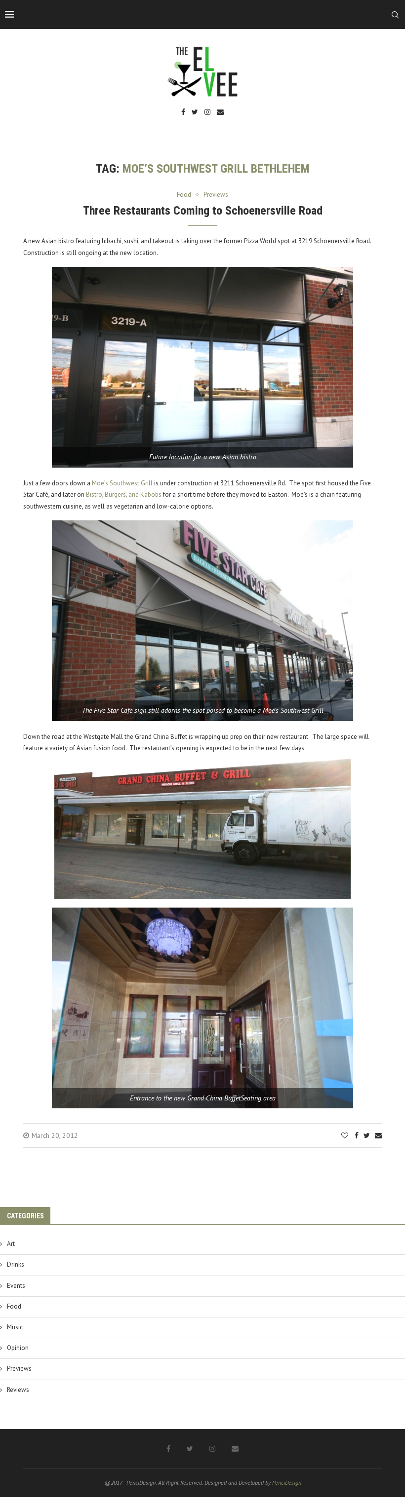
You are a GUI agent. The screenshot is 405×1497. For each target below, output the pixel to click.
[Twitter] (195, 113)
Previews (19, 1368)
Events (16, 1285)
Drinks (15, 1264)
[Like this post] (344, 1135)
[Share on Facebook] (357, 1135)
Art (11, 1244)
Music (15, 1327)
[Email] (220, 113)
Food (14, 1306)
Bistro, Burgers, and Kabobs (124, 494)
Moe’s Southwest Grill (122, 483)
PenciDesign (286, 1482)
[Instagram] (207, 113)
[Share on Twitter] (367, 1135)
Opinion (18, 1348)
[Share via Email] (378, 1135)
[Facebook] (183, 113)
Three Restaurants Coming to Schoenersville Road (203, 211)
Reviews (18, 1390)
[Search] (395, 14)
